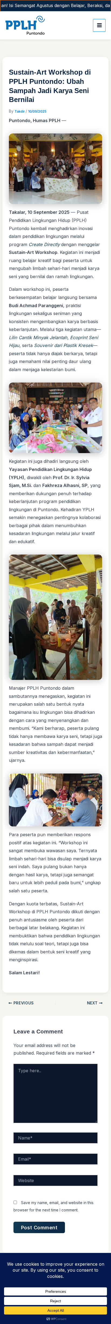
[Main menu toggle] (99, 25)
